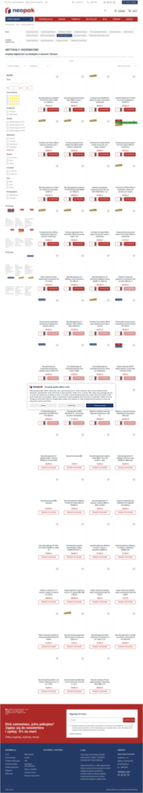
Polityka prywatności (75, 734)
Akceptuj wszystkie (100, 405)
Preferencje (71, 405)
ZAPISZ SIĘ (129, 720)
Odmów (43, 405)
